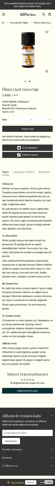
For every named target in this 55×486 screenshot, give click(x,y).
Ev (3, 22)
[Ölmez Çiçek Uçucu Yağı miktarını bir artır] (50, 119)
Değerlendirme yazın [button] (27, 390)
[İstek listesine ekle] (47, 32)
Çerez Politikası (17, 482)
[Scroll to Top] (50, 471)
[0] (49, 14)
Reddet (43, 482)
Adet (4, 119)
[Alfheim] (27, 14)
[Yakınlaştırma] (47, 71)
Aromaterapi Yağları (19, 22)
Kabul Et (30, 482)
